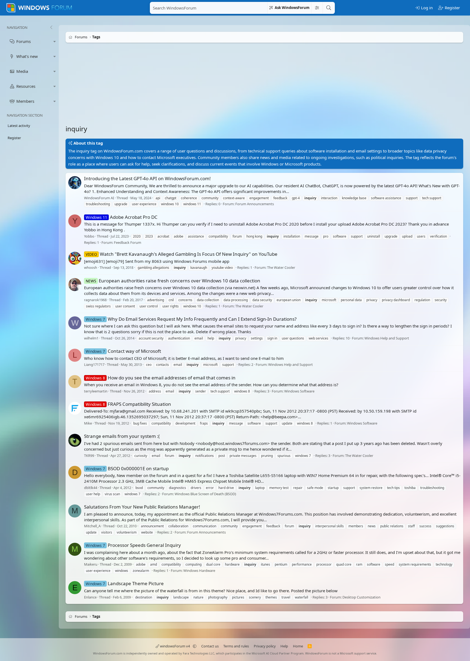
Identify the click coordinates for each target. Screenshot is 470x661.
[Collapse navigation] (51, 27)
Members (25, 101)
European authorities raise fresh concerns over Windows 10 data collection (173, 281)
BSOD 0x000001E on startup (127, 468)
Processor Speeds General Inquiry (133, 545)
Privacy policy (265, 646)
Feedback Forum (127, 242)
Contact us (210, 646)
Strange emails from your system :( (122, 436)
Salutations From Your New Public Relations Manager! (142, 507)
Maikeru (90, 564)
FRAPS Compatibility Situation (128, 404)
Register (14, 137)
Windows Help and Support (386, 338)
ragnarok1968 (95, 299)
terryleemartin (95, 391)
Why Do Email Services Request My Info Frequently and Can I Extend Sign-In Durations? (191, 319)
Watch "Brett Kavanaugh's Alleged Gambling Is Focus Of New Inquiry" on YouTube (181, 254)
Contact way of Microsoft (123, 351)
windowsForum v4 (175, 646)
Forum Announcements (254, 204)
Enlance (90, 597)
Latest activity (19, 125)
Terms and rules (236, 646)
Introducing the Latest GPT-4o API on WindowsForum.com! (147, 178)
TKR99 (89, 455)
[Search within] (317, 8)
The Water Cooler (281, 267)
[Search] (329, 8)
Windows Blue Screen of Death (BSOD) (205, 493)
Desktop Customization (361, 597)
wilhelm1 (91, 338)
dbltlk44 (90, 487)
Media (22, 71)
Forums (23, 41)
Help (284, 646)
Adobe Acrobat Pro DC (121, 217)
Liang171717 (94, 364)
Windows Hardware (199, 570)
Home (298, 646)
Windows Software (299, 391)
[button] (55, 41)
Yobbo (89, 236)
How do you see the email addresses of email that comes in (161, 378)
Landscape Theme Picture (125, 583)
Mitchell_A (92, 525)
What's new (27, 56)
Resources (25, 86)
